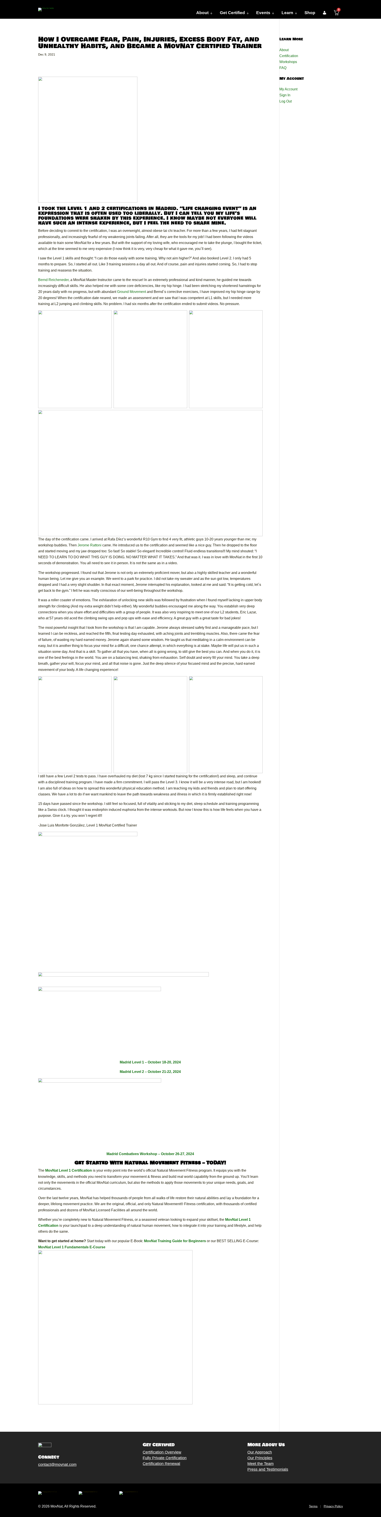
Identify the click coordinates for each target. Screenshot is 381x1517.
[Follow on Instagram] (53, 1474)
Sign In (284, 95)
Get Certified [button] (232, 12)
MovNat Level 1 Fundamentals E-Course (71, 1247)
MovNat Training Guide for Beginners (175, 1241)
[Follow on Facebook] (36, 1474)
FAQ (282, 68)
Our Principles (259, 1458)
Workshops (288, 62)
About (284, 50)
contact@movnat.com (57, 1464)
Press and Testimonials (267, 1469)
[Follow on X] (45, 1474)
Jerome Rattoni (89, 545)
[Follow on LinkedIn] (71, 1474)
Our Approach (259, 1452)
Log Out (285, 101)
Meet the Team (260, 1463)
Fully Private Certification (165, 1458)
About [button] (202, 12)
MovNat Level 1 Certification (68, 1170)
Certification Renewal (161, 1463)
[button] (324, 12)
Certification (288, 56)
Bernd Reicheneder (53, 280)
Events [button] (263, 12)
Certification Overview (162, 1452)
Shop (309, 12)
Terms (313, 1506)
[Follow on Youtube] (62, 1474)
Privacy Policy (333, 1506)
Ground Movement (131, 292)
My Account (288, 89)
